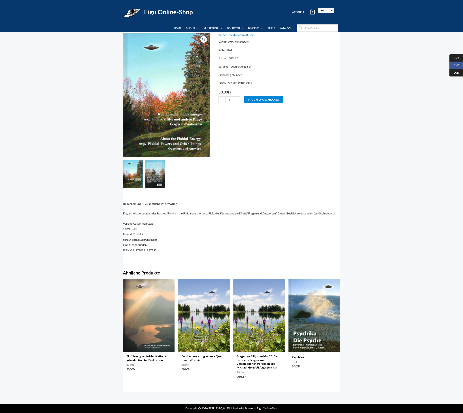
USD (454, 58)
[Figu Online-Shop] (132, 11)
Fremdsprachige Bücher (241, 34)
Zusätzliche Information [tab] (161, 203)
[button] (197, 28)
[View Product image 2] (155, 174)
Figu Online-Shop (168, 12)
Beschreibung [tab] (132, 203)
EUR (454, 72)
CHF (454, 65)
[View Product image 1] (133, 174)
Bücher (222, 34)
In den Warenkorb (263, 99)
